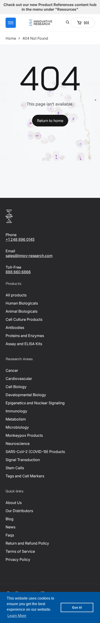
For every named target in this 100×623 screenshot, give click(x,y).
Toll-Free (13, 267)
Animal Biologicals (21, 311)
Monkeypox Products (24, 435)
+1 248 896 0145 (20, 239)
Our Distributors (19, 510)
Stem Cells (15, 468)
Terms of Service (20, 551)
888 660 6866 (18, 272)
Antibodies (15, 327)
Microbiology (17, 427)
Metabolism (16, 419)
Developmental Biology (26, 394)
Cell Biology (16, 386)
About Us (14, 502)
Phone (11, 234)
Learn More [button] (16, 616)
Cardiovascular (19, 378)
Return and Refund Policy (27, 543)
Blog (9, 519)
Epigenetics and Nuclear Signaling (35, 403)
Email (10, 251)
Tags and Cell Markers (25, 476)
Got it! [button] (77, 607)
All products (16, 295)
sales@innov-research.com (29, 255)
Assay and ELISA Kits (24, 343)
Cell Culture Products (24, 319)
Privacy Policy (18, 559)
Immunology (16, 411)
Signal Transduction (23, 459)
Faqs (10, 535)
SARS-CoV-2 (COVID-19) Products (35, 451)
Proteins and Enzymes (25, 335)
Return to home (50, 120)
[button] (11, 23)
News (10, 527)
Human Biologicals (22, 303)
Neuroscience (18, 443)
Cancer (12, 370)
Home (11, 38)
